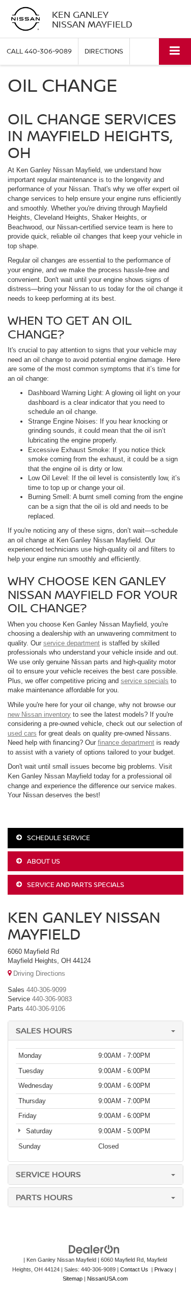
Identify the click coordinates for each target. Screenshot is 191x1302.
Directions (104, 51)
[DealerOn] (94, 1249)
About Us (42, 861)
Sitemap (73, 1278)
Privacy (163, 1269)
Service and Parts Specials (74, 884)
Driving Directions (38, 973)
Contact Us (134, 1269)
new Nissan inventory (39, 714)
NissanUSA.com (107, 1278)
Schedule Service (57, 837)
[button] (39, 51)
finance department (126, 742)
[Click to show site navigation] (175, 51)
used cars (22, 733)
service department (71, 643)
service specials (145, 681)
